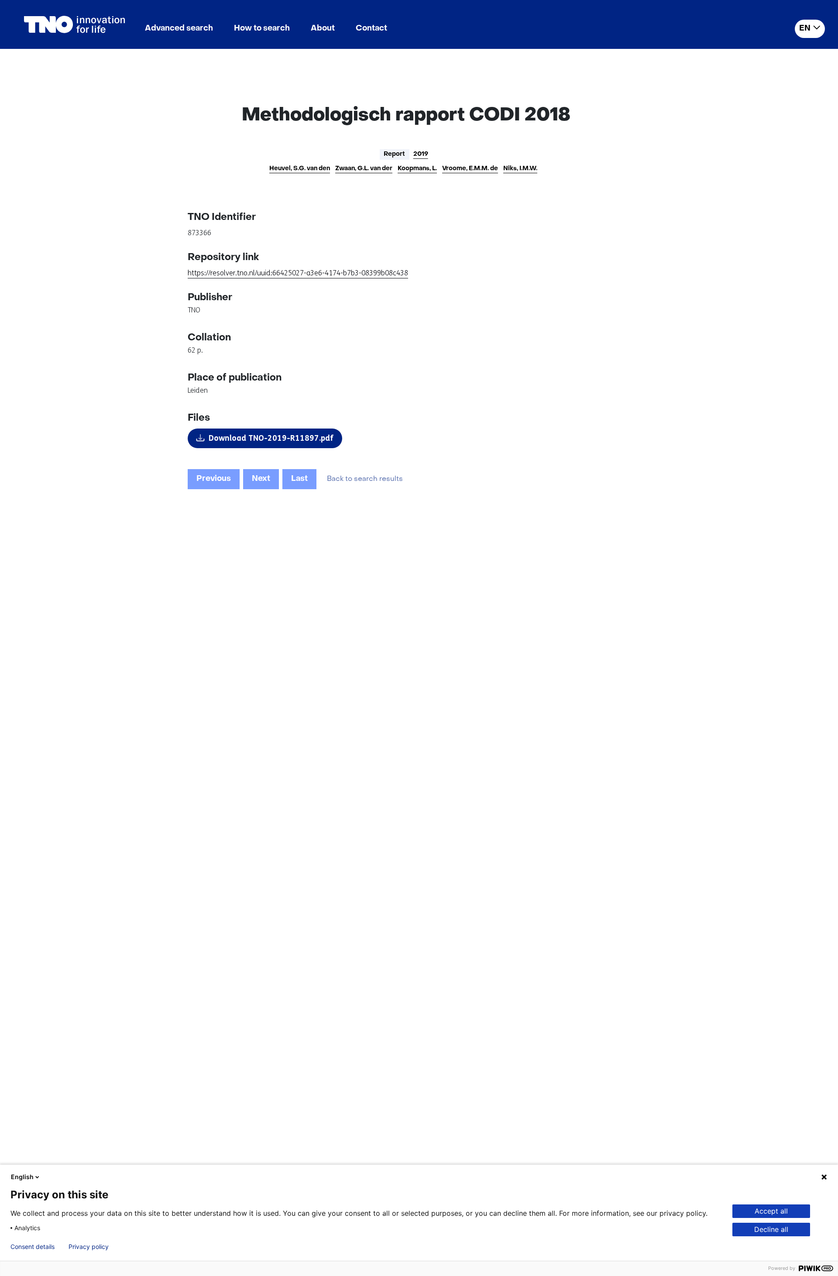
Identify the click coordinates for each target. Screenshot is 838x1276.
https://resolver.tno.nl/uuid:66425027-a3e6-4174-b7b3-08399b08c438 (298, 273)
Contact (371, 28)
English (22, 1176)
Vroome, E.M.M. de (470, 169)
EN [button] (805, 28)
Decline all (771, 1229)
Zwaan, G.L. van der (363, 169)
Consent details (32, 1246)
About (323, 28)
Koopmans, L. (417, 169)
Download (271, 438)
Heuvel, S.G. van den (299, 169)
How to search (262, 28)
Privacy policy (89, 1246)
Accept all (771, 1211)
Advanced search (179, 28)
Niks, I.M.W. (520, 169)
